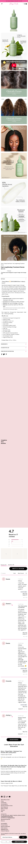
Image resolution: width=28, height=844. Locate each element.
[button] (6, 553)
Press (2, 801)
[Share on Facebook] (1, 354)
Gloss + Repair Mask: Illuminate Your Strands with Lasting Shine (11, 752)
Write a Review (19, 569)
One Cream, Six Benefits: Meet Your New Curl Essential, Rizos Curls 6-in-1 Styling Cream (13, 766)
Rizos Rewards (4, 807)
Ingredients (4, 344)
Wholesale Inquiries (5, 819)
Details (3, 278)
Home (2, 263)
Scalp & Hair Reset (8, 263)
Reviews (3, 810)
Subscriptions (4, 828)
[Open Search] (23, 4)
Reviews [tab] (3, 565)
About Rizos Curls (5, 799)
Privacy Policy (4, 825)
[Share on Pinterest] (6, 354)
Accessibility (4, 823)
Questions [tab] (11, 565)
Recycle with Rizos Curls (7, 805)
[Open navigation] (2, 3)
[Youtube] (9, 797)
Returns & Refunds (5, 826)
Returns (3, 820)
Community (3, 802)
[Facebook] (2, 797)
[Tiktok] (7, 797)
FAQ (2, 811)
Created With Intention (7, 351)
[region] (14, 553)
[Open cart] (26, 3)
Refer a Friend (4, 808)
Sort (15, 573)
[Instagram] (4, 797)
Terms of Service (5, 831)
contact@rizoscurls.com (7, 816)
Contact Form (11, 817)
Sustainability (4, 804)
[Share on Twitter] (4, 354)
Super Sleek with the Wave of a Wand (11, 781)
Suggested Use (5, 347)
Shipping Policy (4, 829)
